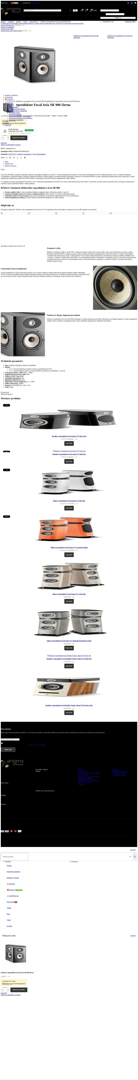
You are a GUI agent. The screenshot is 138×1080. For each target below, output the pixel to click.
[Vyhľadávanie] (75, 10)
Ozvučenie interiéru (15, 114)
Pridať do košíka (19, 990)
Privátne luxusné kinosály (17, 109)
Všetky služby (13, 107)
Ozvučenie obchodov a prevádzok (20, 116)
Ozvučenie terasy (14, 112)
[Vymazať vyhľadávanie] (71, 10)
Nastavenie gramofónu (16, 120)
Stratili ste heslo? (130, 21)
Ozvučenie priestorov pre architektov (20, 118)
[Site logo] (11, 16)
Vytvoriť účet (131, 3)
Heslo (102, 14)
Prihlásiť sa (118, 18)
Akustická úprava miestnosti (18, 111)
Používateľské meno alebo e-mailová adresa (115, 8)
